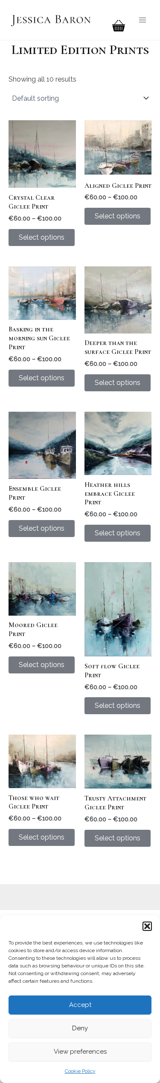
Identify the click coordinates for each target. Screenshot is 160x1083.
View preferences (80, 1051)
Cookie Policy (80, 1071)
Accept (80, 1005)
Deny (80, 1028)
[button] (147, 926)
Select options (41, 237)
